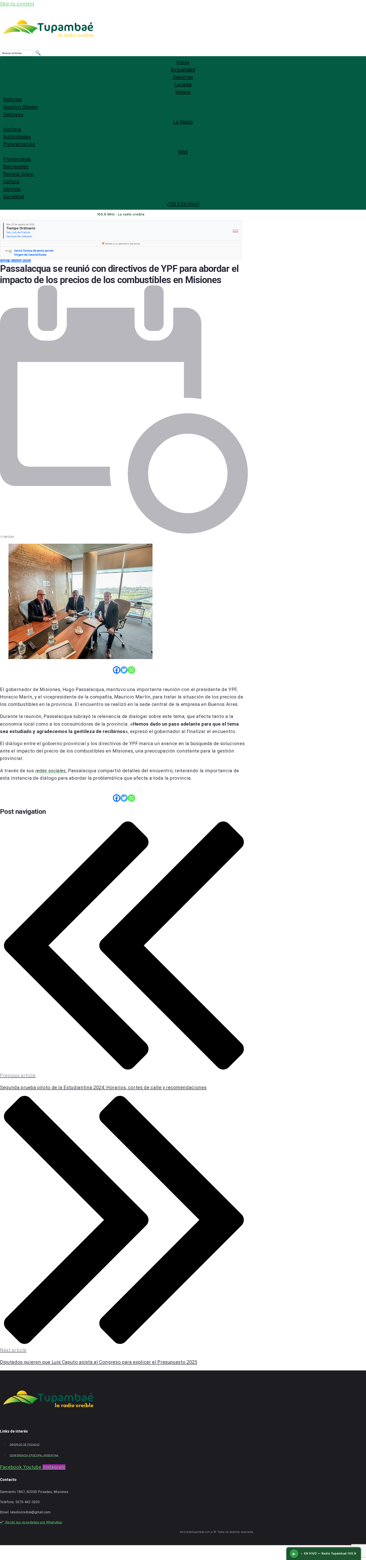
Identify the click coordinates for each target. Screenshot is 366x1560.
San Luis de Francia (18, 232)
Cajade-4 (5, 261)
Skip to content (17, 3)
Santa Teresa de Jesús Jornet (34, 251)
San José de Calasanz (19, 236)
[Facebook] (116, 670)
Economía (16, 261)
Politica (26, 261)
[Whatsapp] (131, 670)
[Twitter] (124, 670)
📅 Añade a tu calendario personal (121, 243)
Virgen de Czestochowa (30, 255)
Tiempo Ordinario (20, 228)
